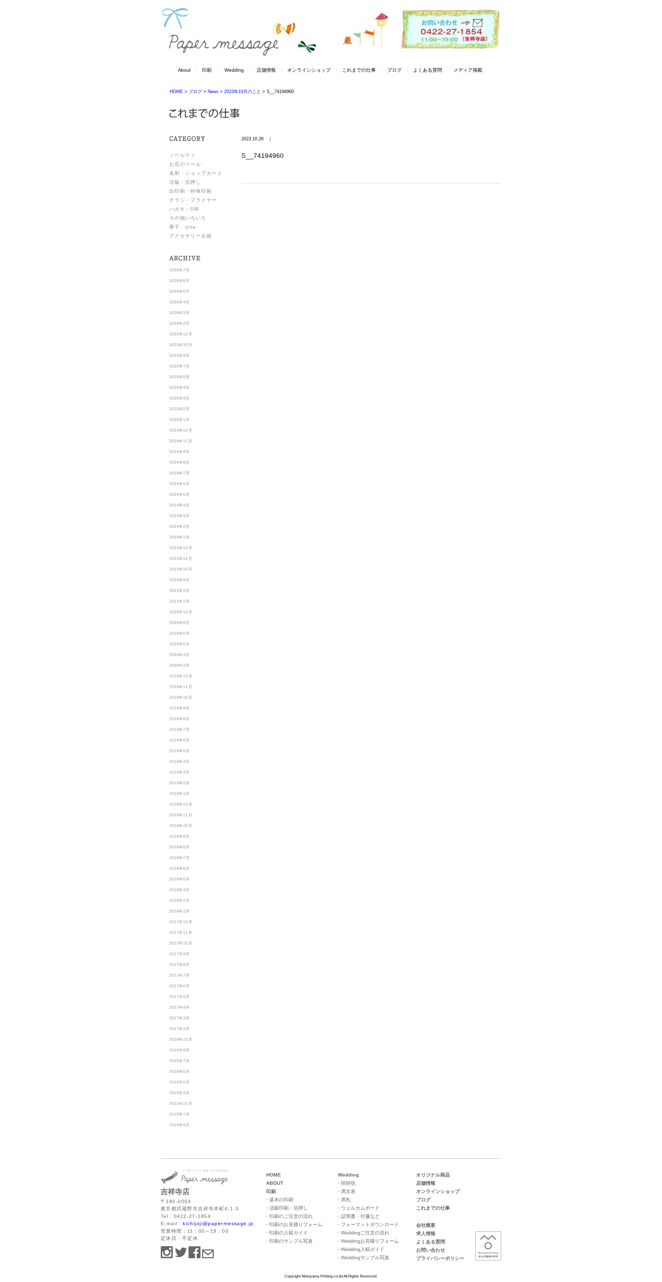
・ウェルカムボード (358, 1208)
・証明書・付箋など (358, 1216)
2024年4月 (179, 505)
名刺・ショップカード (195, 173)
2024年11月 (180, 441)
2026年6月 (179, 281)
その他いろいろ (188, 218)
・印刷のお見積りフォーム (293, 1224)
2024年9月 (179, 452)
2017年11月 (180, 932)
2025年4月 (179, 387)
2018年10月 (180, 826)
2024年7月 (179, 473)
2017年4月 (179, 1007)
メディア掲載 (467, 70)
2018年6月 (179, 868)
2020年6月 (179, 633)
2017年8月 (179, 964)
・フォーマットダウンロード (367, 1224)
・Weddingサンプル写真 (362, 1257)
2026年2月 (179, 323)
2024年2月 (179, 526)
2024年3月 (179, 516)
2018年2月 (179, 900)
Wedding (234, 70)
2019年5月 (179, 751)
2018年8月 (179, 847)
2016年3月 (179, 1093)
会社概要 (425, 1225)
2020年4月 (179, 655)
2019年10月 (180, 697)
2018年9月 (179, 836)
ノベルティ (182, 155)
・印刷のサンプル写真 (288, 1241)
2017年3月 (179, 1018)
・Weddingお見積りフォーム (367, 1241)
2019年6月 (179, 740)
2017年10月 (180, 943)
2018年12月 (180, 804)
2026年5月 (179, 291)
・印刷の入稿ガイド (286, 1232)
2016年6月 (179, 1071)
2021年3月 (179, 590)
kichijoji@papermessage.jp (218, 1223)
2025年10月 (180, 345)
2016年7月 (179, 1061)
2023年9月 (179, 580)
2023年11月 (180, 558)
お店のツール (185, 164)
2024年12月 (180, 430)
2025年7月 (179, 366)
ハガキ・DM (184, 209)
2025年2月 (179, 409)
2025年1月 (179, 419)
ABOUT (274, 1183)
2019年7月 (179, 729)
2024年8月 (179, 462)
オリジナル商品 (433, 1175)
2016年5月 (179, 1082)
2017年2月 (179, 1029)
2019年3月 (179, 772)
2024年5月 (179, 494)
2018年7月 (179, 858)
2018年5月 (179, 879)
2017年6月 (179, 986)
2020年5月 (179, 644)
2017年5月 (179, 997)
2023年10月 (180, 569)
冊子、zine (182, 227)
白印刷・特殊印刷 (190, 191)
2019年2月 (179, 783)
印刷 (207, 70)
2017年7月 (179, 975)
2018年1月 (179, 911)
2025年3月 (179, 398)
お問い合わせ (430, 1250)
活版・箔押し (185, 182)
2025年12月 (180, 334)
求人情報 (425, 1233)
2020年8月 (179, 622)
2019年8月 (179, 719)
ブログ (394, 70)
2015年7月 (179, 1114)
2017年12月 (180, 922)
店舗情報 (266, 70)
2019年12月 (180, 676)
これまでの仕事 (359, 70)
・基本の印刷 (278, 1199)
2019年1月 (179, 793)
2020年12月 (180, 612)
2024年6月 (179, 484)
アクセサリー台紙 (190, 236)
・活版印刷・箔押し (286, 1208)
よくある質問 (427, 70)
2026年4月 (179, 302)
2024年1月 (179, 537)
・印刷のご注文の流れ (288, 1216)
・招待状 (345, 1183)
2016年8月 (179, 1050)
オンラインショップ (309, 70)
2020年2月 (179, 665)
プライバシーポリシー (440, 1258)
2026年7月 (179, 270)
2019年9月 (179, 708)
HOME (273, 1175)
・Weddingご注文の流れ (362, 1232)
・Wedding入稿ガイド (360, 1249)
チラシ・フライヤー (193, 200)
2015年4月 (179, 1125)
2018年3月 (179, 890)
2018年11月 (180, 815)
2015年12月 (180, 1103)
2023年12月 (180, 548)
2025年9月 (179, 355)
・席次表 (345, 1191)
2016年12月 (180, 1039)
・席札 (343, 1199)
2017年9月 (179, 954)
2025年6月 (179, 377)
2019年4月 (179, 761)
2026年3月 (179, 313)
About (184, 70)
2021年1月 (179, 601)
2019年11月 (180, 687)
